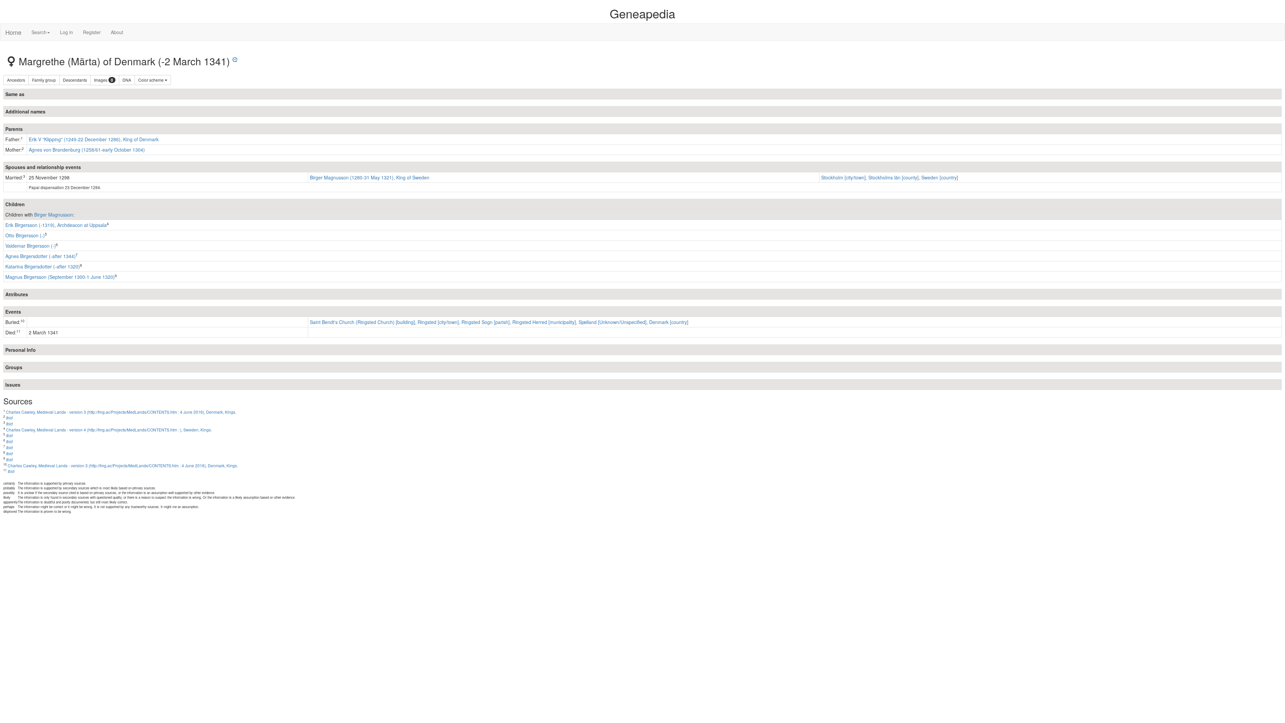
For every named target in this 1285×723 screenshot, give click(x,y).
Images (103, 80)
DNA (126, 80)
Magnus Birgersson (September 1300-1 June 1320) (60, 276)
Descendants (75, 80)
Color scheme (151, 80)
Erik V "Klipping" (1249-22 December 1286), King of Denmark (94, 139)
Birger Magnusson (53, 214)
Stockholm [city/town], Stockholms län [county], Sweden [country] (889, 177)
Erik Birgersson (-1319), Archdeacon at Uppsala (56, 225)
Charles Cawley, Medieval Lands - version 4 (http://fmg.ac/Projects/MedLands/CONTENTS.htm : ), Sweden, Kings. (109, 429)
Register (92, 32)
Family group (44, 80)
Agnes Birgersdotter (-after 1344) (40, 256)
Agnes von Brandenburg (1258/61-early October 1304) (87, 149)
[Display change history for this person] (235, 58)
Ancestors (16, 80)
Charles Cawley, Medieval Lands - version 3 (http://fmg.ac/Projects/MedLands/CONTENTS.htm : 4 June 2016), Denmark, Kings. (121, 412)
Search (39, 32)
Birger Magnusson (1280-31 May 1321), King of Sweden (369, 177)
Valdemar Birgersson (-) (30, 245)
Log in (66, 32)
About (117, 32)
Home (13, 32)
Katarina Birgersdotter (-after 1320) (42, 266)
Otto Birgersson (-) (25, 235)
